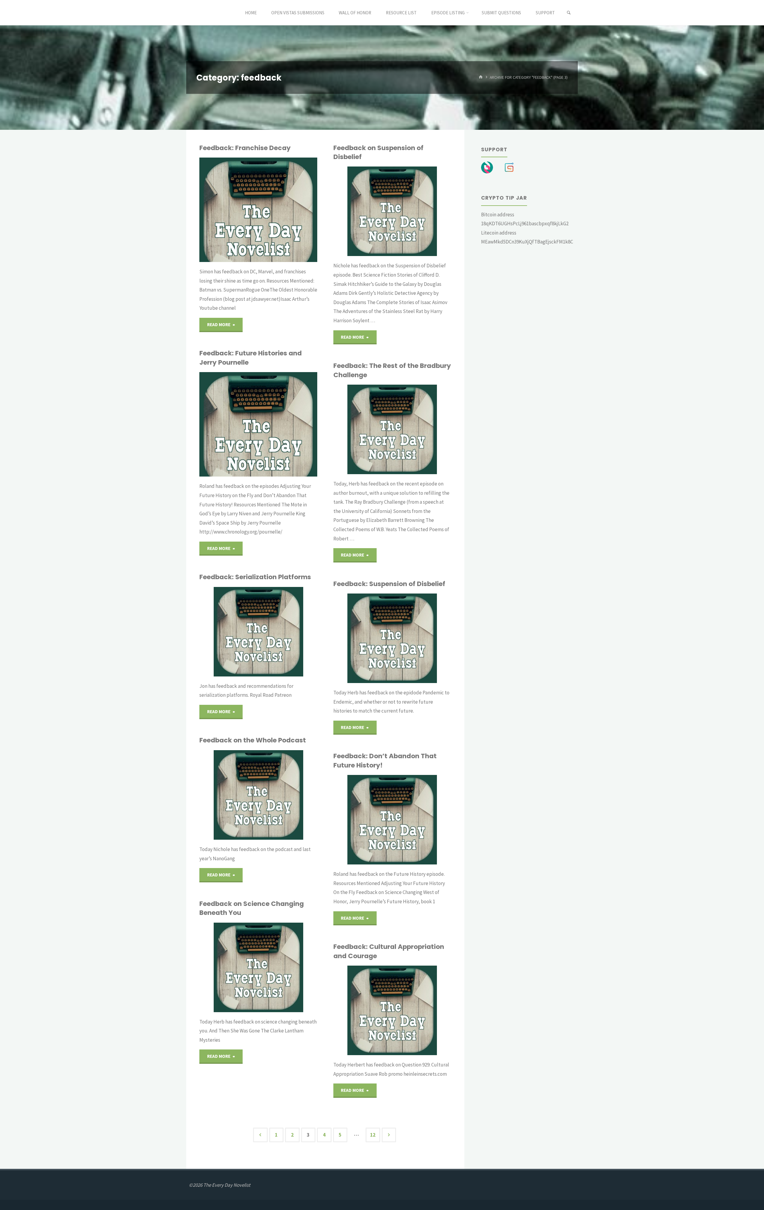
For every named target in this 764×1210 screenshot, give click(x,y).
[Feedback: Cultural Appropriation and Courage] (421, 1010)
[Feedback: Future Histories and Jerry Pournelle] (286, 424)
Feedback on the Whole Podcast (252, 740)
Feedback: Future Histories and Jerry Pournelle (250, 358)
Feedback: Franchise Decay (245, 147)
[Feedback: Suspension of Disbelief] (419, 638)
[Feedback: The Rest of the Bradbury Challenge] (420, 429)
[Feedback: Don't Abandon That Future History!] (420, 819)
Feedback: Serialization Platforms (255, 577)
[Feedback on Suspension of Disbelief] (420, 211)
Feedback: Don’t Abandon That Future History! (385, 760)
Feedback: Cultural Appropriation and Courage (388, 951)
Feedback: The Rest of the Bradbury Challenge (392, 370)
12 (372, 1135)
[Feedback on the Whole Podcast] (286, 795)
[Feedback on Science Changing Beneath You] (288, 967)
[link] (568, 13)
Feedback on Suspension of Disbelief (378, 152)
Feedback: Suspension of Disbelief (389, 583)
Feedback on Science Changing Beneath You (251, 908)
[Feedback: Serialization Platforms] (285, 631)
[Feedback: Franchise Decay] (284, 210)
